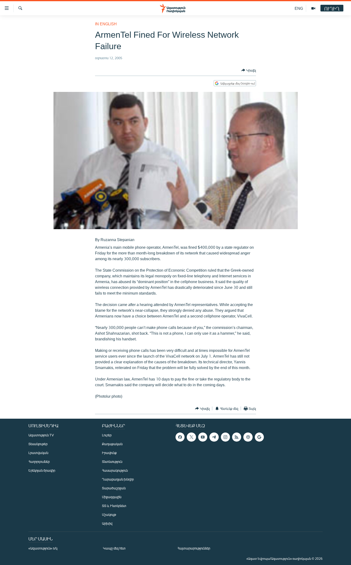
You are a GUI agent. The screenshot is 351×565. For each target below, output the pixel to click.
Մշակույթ (109, 514)
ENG (299, 8)
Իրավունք (109, 453)
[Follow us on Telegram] (213, 437)
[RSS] (236, 437)
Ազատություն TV (41, 435)
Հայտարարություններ (193, 548)
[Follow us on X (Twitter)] (191, 437)
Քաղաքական (112, 444)
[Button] (248, 70)
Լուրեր (107, 435)
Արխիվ (107, 523)
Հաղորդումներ (39, 461)
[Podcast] (247, 437)
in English (106, 23)
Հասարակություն (115, 470)
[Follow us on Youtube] (202, 437)
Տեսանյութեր (38, 444)
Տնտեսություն (112, 461)
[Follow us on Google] (259, 437)
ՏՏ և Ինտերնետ (114, 506)
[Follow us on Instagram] (225, 437)
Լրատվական (38, 453)
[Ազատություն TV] (313, 8)
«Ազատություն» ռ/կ (42, 548)
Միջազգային (111, 497)
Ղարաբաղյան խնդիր (118, 479)
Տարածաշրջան (114, 488)
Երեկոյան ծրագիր (41, 470)
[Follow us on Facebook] (180, 437)
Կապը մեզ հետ (114, 548)
